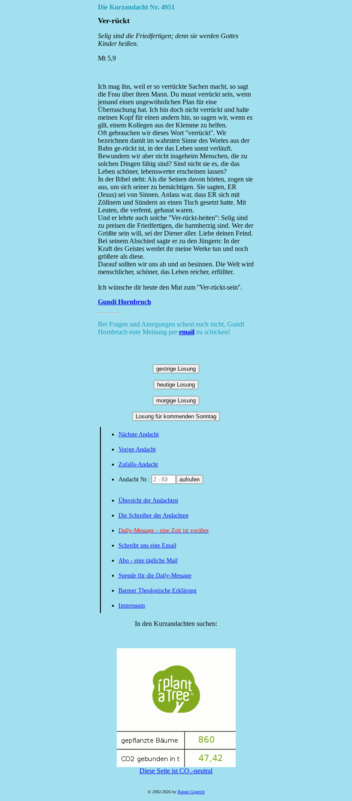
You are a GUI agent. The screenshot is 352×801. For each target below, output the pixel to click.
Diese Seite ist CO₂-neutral (176, 770)
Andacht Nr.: (135, 479)
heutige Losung (176, 384)
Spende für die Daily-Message (154, 575)
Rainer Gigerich (191, 791)
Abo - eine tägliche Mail (148, 560)
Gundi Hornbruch (124, 301)
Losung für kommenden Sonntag (176, 416)
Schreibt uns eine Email (147, 545)
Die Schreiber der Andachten (153, 515)
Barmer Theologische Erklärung (157, 590)
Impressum (131, 605)
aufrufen (189, 479)
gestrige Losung (176, 369)
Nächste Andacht (138, 434)
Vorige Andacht (137, 449)
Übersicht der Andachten (148, 500)
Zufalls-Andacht (138, 464)
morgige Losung (176, 400)
